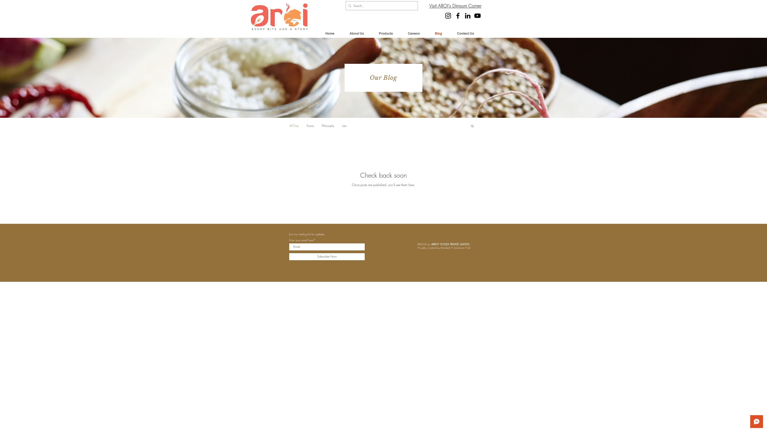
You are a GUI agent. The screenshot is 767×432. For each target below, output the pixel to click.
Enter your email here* (302, 240)
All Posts (294, 126)
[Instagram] (448, 16)
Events (310, 126)
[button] (472, 126)
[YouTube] (477, 16)
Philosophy (328, 126)
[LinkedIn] (468, 16)
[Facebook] (458, 16)
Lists (344, 126)
